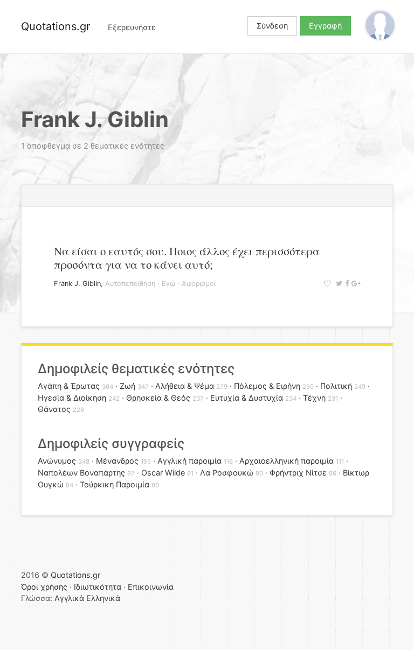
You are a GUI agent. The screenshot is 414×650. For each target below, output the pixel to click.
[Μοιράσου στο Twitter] (337, 283)
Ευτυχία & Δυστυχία (246, 397)
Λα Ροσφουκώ (226, 472)
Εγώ (168, 283)
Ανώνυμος (57, 460)
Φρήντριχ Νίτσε (298, 472)
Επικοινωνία (151, 586)
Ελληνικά (103, 598)
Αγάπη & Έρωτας (69, 385)
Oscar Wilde (163, 472)
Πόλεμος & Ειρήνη (267, 385)
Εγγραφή (325, 25)
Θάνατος (54, 409)
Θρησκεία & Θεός (158, 397)
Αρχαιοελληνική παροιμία (286, 460)
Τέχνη (314, 397)
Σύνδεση (272, 25)
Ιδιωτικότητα (97, 586)
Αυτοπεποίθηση (130, 283)
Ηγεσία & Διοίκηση (72, 397)
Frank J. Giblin (77, 283)
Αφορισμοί (199, 283)
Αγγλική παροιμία (189, 460)
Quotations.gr (55, 26)
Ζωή (127, 385)
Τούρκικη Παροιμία (114, 484)
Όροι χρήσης (44, 586)
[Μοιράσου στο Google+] (354, 283)
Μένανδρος (117, 460)
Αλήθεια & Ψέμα (184, 385)
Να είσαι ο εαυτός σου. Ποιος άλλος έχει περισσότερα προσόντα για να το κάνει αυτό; (187, 257)
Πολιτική (336, 385)
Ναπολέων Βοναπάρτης (81, 472)
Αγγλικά (69, 598)
